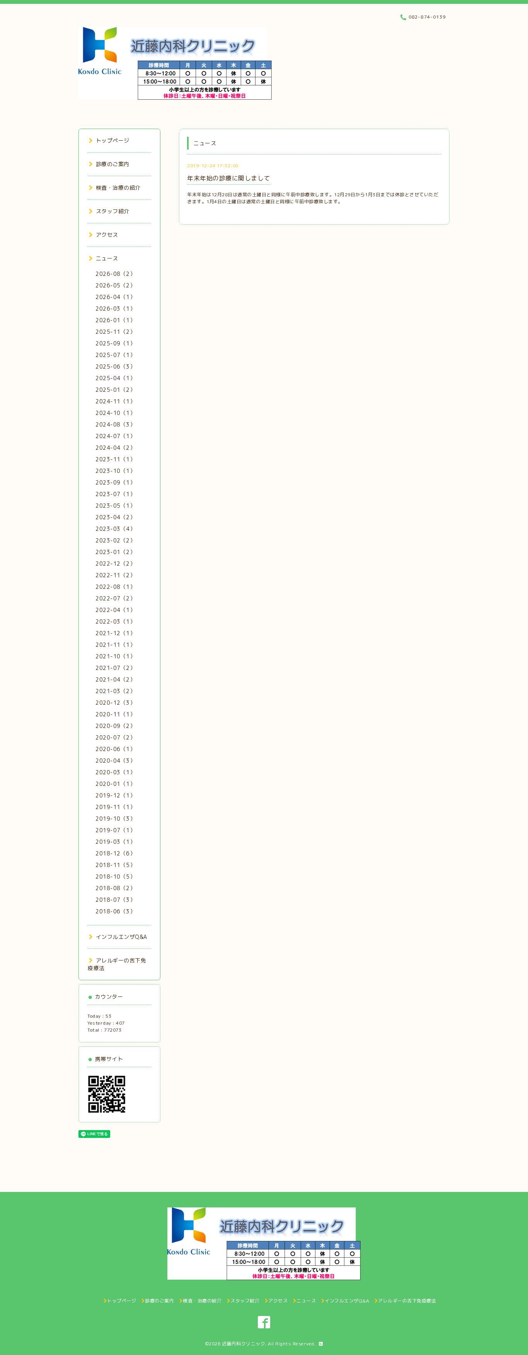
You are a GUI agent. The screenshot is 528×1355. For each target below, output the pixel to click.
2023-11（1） (115, 459)
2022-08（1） (115, 586)
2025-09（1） (115, 343)
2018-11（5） (115, 865)
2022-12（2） (115, 563)
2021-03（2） (115, 691)
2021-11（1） (115, 644)
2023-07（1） (115, 494)
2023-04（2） (115, 517)
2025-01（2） (115, 389)
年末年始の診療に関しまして (228, 178)
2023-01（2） (115, 552)
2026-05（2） (115, 285)
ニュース (107, 258)
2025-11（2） (115, 331)
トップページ (112, 140)
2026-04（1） (115, 297)
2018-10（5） (115, 876)
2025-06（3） (115, 366)
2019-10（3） (115, 818)
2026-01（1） (115, 320)
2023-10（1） (115, 470)
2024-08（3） (115, 424)
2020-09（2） (115, 725)
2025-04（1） (115, 378)
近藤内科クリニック (244, 1343)
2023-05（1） (115, 505)
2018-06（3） (115, 911)
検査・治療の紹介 (118, 187)
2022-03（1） (115, 621)
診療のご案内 (112, 164)
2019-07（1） (115, 830)
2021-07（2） (115, 668)
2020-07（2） (115, 737)
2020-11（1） (115, 714)
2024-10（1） (115, 413)
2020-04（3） (115, 760)
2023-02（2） (115, 540)
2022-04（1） (115, 610)
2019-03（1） (115, 841)
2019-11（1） (115, 807)
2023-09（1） (115, 482)
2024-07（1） (115, 436)
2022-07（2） (115, 598)
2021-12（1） (115, 633)
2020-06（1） (115, 749)
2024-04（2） (115, 447)
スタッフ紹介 (112, 211)
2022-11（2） (115, 575)
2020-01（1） (115, 783)
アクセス (107, 234)
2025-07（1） (115, 355)
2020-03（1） (115, 772)
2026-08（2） (115, 273)
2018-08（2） (115, 888)
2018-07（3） (115, 899)
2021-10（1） (115, 656)
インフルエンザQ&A (121, 936)
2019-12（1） (115, 795)
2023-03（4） (115, 528)
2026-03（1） (115, 308)
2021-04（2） (115, 679)
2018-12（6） (115, 853)
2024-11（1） (115, 401)
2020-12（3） (115, 702)
